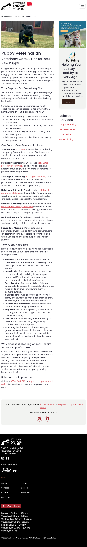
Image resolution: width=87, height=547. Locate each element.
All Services (19, 16)
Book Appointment (11, 506)
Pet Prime (5, 497)
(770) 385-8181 (18, 381)
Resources (25, 492)
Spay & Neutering (67, 124)
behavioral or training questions (17, 206)
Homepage (7, 16)
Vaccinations (65, 134)
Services (5, 488)
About (4, 483)
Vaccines (20, 149)
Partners (25, 483)
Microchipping (66, 139)
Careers (24, 488)
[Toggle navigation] (82, 6)
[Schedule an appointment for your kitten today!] (72, 34)
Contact (5, 492)
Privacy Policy (50, 538)
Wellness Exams (67, 129)
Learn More (68, 102)
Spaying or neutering (36, 176)
